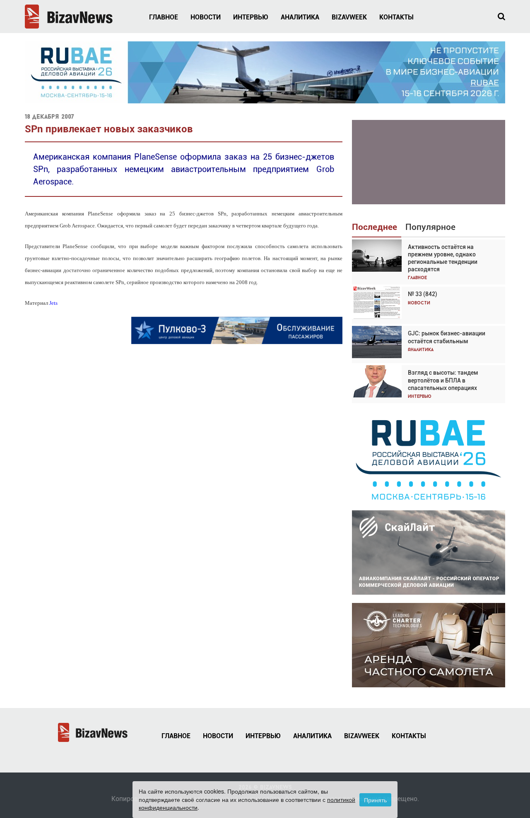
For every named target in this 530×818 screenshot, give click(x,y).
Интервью (250, 17)
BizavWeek (349, 17)
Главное (163, 17)
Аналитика (300, 17)
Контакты (396, 17)
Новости (205, 17)
